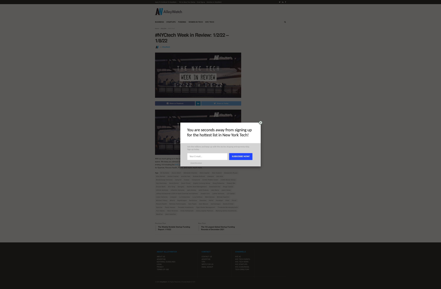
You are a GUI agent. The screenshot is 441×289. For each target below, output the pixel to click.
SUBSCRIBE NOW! (241, 156)
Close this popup (196, 163)
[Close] (261, 123)
